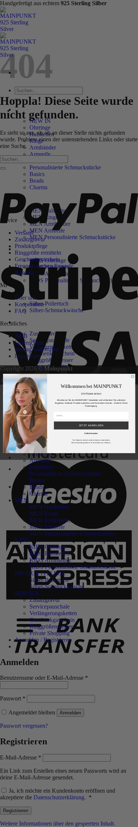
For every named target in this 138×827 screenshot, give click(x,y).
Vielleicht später (91, 434)
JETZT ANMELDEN (90, 425)
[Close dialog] (132, 376)
